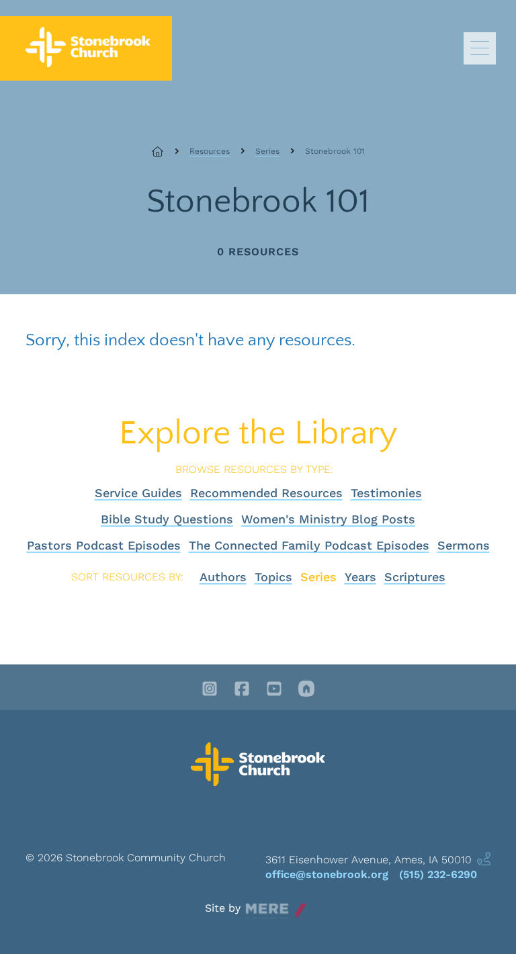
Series (267, 151)
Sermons (463, 545)
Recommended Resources (266, 493)
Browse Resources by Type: (254, 469)
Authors (223, 577)
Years (360, 577)
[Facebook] (242, 690)
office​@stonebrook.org (326, 874)
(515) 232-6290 (438, 874)
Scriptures (414, 577)
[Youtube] (274, 690)
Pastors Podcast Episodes (104, 545)
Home (165, 151)
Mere (258, 904)
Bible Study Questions (167, 519)
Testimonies (386, 493)
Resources (209, 151)
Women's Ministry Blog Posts (328, 519)
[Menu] (480, 48)
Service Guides (138, 493)
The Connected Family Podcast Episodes (309, 545)
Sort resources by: (127, 576)
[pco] (306, 690)
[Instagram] (210, 690)
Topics (273, 577)
